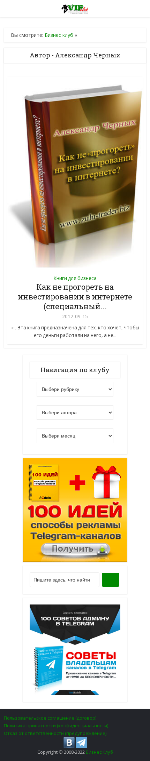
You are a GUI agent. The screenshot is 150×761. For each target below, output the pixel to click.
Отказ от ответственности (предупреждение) (55, 733)
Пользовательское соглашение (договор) (50, 718)
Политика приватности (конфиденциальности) (56, 725)
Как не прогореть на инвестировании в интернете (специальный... (75, 296)
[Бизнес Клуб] (75, 7)
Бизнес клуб (59, 35)
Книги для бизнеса (75, 278)
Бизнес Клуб (99, 752)
